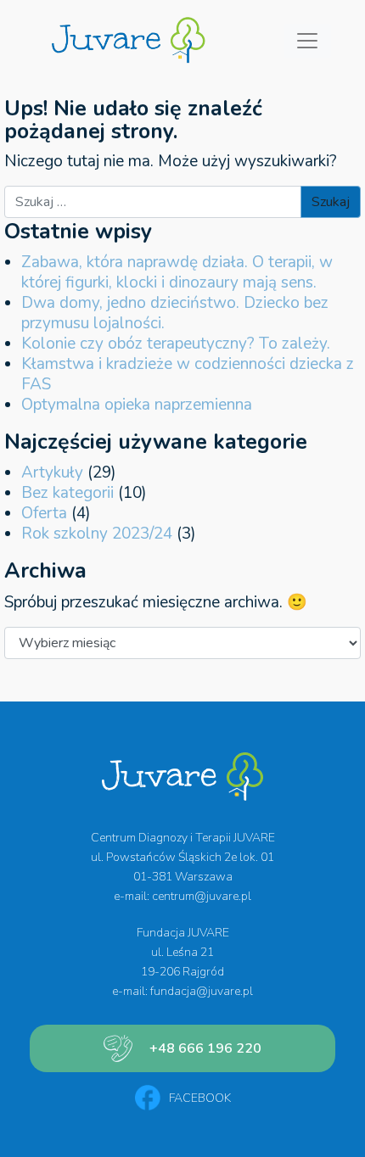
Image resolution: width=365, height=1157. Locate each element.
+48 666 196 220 (205, 1048)
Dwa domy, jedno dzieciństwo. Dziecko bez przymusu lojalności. (174, 313)
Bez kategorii (67, 493)
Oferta (44, 513)
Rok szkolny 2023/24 (96, 534)
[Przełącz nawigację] (307, 41)
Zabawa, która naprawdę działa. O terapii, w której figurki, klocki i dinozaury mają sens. (177, 272)
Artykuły (52, 472)
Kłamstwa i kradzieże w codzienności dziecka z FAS (187, 374)
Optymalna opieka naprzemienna (136, 405)
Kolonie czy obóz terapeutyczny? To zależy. (175, 344)
